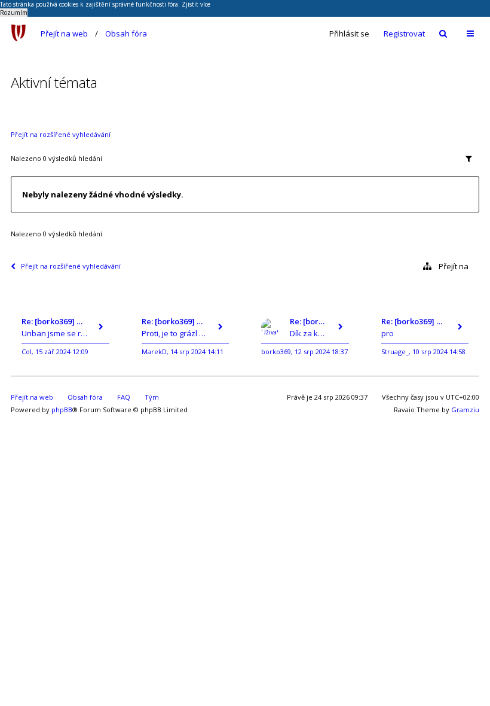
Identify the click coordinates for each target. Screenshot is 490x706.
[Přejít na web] (18, 33)
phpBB (61, 409)
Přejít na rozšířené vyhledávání (61, 134)
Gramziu (465, 409)
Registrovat (404, 33)
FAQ (123, 396)
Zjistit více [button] (196, 4)
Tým (152, 396)
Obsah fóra (126, 33)
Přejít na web (64, 33)
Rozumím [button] (13, 12)
